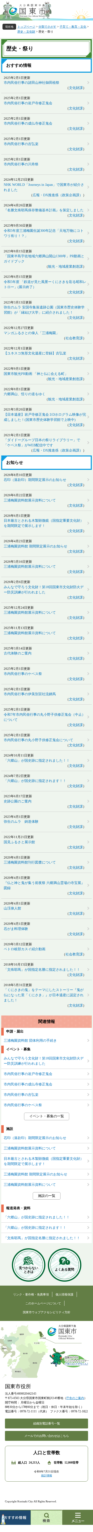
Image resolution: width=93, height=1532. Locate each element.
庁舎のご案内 (75, 1398)
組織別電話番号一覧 (46, 1423)
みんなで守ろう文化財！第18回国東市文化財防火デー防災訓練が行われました (44, 589)
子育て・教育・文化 (73, 26)
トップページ (26, 26)
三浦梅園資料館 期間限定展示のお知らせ (35, 546)
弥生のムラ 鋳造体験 (21, 821)
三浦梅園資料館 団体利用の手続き (30, 1040)
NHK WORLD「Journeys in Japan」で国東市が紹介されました (44, 187)
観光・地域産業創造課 (65, 266)
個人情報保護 (64, 1294)
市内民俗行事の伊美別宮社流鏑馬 (30, 694)
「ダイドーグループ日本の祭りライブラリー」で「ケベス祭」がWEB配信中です (42, 442)
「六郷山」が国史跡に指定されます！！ (35, 781)
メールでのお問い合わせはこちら (46, 1436)
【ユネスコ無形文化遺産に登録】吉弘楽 (35, 353)
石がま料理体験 (16, 929)
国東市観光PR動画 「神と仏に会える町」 (36, 374)
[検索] (46, 1517)
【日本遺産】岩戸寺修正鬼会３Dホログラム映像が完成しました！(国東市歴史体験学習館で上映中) (45, 417)
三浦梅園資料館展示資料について (30, 500)
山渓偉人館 (12, 908)
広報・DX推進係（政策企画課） (58, 195)
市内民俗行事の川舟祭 (21, 164)
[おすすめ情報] (15, 1517)
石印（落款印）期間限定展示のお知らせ (35, 480)
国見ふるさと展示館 (19, 842)
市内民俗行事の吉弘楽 (21, 144)
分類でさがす (47, 26)
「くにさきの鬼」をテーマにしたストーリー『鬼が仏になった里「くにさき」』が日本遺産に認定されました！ (44, 995)
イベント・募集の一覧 (46, 1116)
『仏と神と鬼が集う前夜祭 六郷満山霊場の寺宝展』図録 (44, 885)
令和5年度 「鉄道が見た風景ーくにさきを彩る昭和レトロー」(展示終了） (45, 284)
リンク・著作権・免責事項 (31, 1294)
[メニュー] (77, 1517)
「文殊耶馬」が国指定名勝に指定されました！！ (42, 969)
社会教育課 (74, 338)
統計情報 (46, 1475)
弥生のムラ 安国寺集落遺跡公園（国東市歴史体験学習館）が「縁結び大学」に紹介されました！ (44, 309)
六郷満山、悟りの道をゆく (24, 394)
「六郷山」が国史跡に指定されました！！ (37, 760)
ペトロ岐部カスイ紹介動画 (24, 949)
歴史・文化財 (26, 31)
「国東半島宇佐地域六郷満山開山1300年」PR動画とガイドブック (44, 258)
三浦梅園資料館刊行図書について (30, 862)
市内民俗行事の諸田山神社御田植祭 (31, 83)
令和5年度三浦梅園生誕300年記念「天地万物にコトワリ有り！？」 (44, 233)
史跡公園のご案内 (17, 801)
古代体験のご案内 (17, 653)
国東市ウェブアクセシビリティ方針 (46, 1312)
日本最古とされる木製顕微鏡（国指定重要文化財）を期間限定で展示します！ (44, 523)
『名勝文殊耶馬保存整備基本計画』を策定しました (44, 210)
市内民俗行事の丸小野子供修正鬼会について (38, 740)
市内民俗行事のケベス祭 (23, 674)
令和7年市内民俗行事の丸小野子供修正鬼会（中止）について (44, 717)
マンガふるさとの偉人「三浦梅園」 (31, 333)
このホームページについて (43, 1303)
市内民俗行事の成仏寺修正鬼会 (28, 123)
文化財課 (76, 88)
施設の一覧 (46, 1196)
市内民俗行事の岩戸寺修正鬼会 (28, 103)
